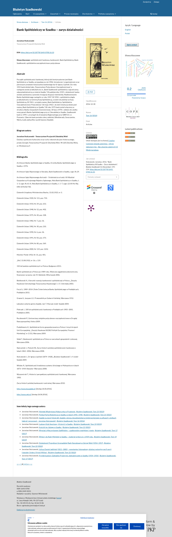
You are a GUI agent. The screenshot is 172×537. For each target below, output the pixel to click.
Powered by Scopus (139, 98)
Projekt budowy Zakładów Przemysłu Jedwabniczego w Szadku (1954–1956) (69, 456)
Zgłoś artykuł (132, 45)
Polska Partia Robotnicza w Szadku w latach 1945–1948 (61, 415)
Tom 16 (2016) (46, 22)
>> (31, 464)
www (59, 498)
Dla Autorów (87, 14)
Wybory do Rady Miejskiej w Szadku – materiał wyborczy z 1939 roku (66, 437)
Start (27, 14)
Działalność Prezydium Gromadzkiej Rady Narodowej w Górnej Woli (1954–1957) (71, 443)
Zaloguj (156, 2)
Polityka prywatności (87, 518)
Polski (127, 33)
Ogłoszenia (17, 14)
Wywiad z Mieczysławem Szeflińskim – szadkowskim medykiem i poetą (66, 430)
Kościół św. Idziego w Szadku (50, 427)
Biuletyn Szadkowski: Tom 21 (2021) (98, 415)
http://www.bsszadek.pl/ (26, 389)
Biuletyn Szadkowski (27, 9)
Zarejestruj (147, 2)
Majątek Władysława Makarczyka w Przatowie (57, 411)
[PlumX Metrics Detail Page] (91, 208)
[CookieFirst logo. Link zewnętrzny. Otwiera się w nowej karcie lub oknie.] (29, 520)
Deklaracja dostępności (26, 510)
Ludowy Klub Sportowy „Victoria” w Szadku (56, 424)
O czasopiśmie (39, 14)
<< (18, 464)
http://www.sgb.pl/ (24, 394)
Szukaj (154, 14)
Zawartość (54, 14)
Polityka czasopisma (106, 14)
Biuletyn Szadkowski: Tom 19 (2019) (88, 424)
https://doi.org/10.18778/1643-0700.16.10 (37, 52)
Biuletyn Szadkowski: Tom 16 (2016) (71, 421)
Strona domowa (22, 22)
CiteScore (142, 89)
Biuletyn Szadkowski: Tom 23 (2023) (90, 411)
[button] (31, 517)
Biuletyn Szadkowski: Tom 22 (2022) (62, 452)
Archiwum (34, 22)
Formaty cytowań (94, 177)
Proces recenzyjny (71, 14)
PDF (91, 92)
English (128, 30)
